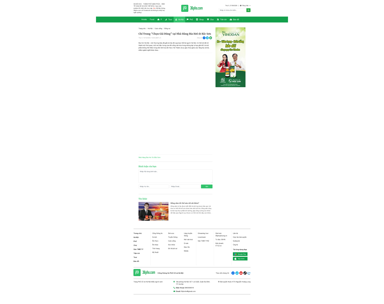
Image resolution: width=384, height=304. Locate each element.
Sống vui (167, 28)
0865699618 (189, 288)
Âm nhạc (155, 245)
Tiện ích (223, 19)
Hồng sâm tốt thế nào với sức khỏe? (184, 203)
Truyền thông (172, 237)
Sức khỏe (171, 245)
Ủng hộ (235, 245)
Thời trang (156, 248)
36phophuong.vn (221, 236)
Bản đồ (236, 19)
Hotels (144, 19)
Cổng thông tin (157, 233)
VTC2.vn (218, 246)
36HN (223, 239)
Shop (201, 19)
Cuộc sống (158, 28)
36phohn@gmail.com (188, 291)
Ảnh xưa (171, 233)
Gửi (207, 186)
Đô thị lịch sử (172, 248)
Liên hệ (235, 233)
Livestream (202, 237)
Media (186, 251)
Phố (191, 19)
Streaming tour (203, 233)
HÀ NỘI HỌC (138, 4)
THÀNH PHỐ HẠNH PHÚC (151, 4)
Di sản (186, 243)
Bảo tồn (187, 247)
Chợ (212, 19)
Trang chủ (142, 28)
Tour (170, 19)
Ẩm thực (155, 241)
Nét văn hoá (188, 239)
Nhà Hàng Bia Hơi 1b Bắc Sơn (149, 157)
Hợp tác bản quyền (239, 237)
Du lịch (154, 237)
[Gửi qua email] (210, 37)
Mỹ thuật (155, 252)
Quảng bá (236, 241)
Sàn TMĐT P (138, 249)
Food (152, 19)
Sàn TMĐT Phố (203, 241)
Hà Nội (181, 19)
